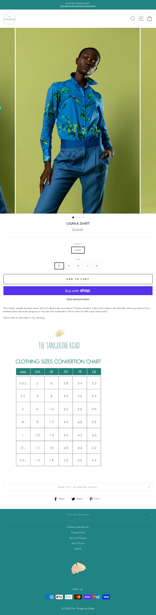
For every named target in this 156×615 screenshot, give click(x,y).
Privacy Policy (78, 532)
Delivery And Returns (78, 527)
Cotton (78, 250)
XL (97, 265)
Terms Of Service (78, 538)
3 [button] (80, 218)
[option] (78, 5)
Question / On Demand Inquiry (78, 487)
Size (77, 259)
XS (59, 265)
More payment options (78, 299)
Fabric (78, 244)
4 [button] (83, 218)
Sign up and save (78, 515)
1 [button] (73, 218)
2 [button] (77, 218)
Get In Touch (78, 543)
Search (78, 548)
